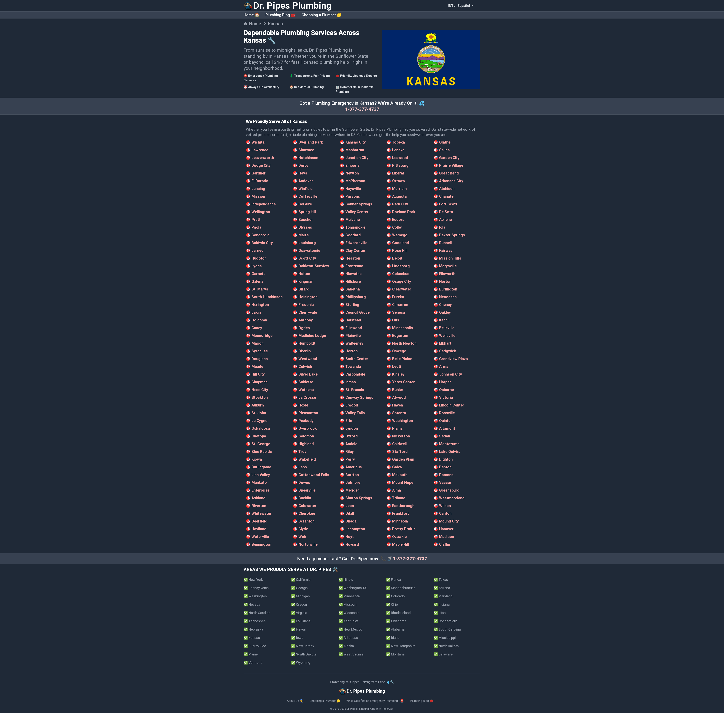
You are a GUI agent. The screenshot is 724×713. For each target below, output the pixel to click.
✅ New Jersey (302, 646)
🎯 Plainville (350, 335)
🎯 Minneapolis (400, 328)
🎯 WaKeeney (351, 343)
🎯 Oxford (349, 436)
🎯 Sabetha (350, 289)
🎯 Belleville (443, 328)
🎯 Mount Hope (400, 482)
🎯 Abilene (442, 219)
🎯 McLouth (397, 475)
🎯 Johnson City (447, 374)
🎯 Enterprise (257, 490)
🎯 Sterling (349, 304)
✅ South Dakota (304, 654)
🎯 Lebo (300, 467)
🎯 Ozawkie (397, 536)
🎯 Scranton (303, 521)
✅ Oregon (299, 604)
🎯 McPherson (352, 181)
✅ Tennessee (255, 621)
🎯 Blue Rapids (259, 451)
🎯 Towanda (350, 366)
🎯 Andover (303, 181)
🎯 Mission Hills (447, 258)
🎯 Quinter (442, 420)
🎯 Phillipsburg (353, 297)
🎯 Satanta (396, 413)
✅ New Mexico (350, 629)
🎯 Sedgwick (444, 351)
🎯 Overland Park (308, 142)
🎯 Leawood (397, 157)
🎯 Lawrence (257, 150)
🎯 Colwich (302, 366)
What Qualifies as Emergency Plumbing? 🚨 (375, 701)
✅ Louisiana (301, 621)
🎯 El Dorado (257, 181)
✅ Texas (441, 580)
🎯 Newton (349, 173)
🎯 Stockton (257, 397)
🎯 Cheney (442, 304)
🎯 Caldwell (397, 444)
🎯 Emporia (350, 165)
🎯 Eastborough (400, 505)
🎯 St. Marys (257, 289)
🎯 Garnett (255, 273)
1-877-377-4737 (362, 109)
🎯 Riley (347, 451)
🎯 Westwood (305, 358)
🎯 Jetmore (350, 482)
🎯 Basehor (303, 219)
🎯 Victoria (443, 397)
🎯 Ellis (393, 320)
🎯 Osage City (399, 281)
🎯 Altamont (444, 428)
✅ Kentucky (348, 621)
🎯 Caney (254, 328)
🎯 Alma (394, 490)
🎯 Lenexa (395, 150)
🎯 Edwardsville (353, 242)
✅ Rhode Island (398, 613)
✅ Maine (251, 654)
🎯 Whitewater (259, 513)
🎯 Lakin (253, 312)
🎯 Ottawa (396, 181)
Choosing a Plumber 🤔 (322, 15)
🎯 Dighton (443, 459)
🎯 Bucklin (302, 498)
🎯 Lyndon (349, 428)
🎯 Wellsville (444, 335)
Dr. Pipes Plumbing (358, 708)
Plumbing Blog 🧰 (280, 15)
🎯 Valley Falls (352, 413)
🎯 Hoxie (300, 405)
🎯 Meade (254, 366)
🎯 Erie (346, 420)
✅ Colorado (395, 596)
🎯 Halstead (350, 320)
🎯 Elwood (349, 405)
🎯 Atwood (396, 397)
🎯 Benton (442, 467)
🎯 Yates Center (401, 382)
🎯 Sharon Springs (356, 498)
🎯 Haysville (350, 188)
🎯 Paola (253, 227)
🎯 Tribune (396, 498)
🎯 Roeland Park (401, 212)
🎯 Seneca (396, 312)
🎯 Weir (299, 536)
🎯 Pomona (443, 475)
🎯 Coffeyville (305, 196)
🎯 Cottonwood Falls (311, 475)
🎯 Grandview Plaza (450, 358)
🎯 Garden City (446, 157)
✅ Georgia (299, 588)
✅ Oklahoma (396, 621)
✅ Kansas (252, 638)
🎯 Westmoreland (449, 498)
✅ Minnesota (349, 596)
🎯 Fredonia (303, 304)
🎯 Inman (348, 382)
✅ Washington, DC (353, 588)
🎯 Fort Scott (445, 204)
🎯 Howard (349, 544)
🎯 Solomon (303, 436)
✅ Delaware (443, 654)
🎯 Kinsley (395, 374)
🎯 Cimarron (397, 304)
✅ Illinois (346, 580)
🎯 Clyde (300, 529)
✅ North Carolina (257, 613)
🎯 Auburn (255, 405)
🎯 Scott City (304, 258)
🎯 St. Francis (352, 389)
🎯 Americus (351, 467)
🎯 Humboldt (304, 343)
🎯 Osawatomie (306, 250)
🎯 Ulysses (302, 227)
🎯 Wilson (442, 505)
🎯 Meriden (350, 490)
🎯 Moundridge (259, 335)
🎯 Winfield (303, 188)
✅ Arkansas (348, 638)
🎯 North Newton (401, 343)
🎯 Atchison (444, 188)
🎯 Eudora (395, 219)
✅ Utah (440, 613)
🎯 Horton (349, 351)
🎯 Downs (301, 482)
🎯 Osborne (443, 389)
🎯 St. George (258, 444)
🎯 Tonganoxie (352, 227)
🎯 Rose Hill (397, 250)
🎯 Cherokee (304, 513)
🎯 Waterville (257, 536)
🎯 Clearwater (399, 289)
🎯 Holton (301, 273)
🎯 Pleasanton (305, 413)
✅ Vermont (253, 663)
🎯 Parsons (350, 196)
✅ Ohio (392, 604)
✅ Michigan (300, 596)
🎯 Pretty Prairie (401, 529)
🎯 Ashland (255, 498)
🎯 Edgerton (397, 335)
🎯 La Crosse (304, 397)
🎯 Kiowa (254, 459)
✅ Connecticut (445, 621)
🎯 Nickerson (398, 436)
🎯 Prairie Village (448, 165)
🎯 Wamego (397, 235)
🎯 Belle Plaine (399, 358)
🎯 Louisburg (304, 242)
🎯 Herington (257, 304)
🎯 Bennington (258, 544)
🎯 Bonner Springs (356, 204)
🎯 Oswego (396, 351)
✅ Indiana (442, 604)
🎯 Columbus (398, 273)
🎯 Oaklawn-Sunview (311, 266)
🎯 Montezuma (446, 444)
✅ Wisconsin (349, 613)
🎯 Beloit (394, 258)
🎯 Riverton (256, 505)
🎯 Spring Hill (304, 212)
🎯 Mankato (256, 482)
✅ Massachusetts (400, 588)
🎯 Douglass (257, 358)
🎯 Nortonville (305, 544)
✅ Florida (393, 580)
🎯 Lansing (255, 188)
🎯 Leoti (394, 366)
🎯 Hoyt (347, 536)
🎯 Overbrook (305, 428)
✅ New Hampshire (401, 646)
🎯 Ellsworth (444, 273)
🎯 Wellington (258, 212)
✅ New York (253, 580)
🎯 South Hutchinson (264, 297)
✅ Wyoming (300, 663)
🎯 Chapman (257, 382)
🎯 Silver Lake (305, 374)
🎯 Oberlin (302, 351)
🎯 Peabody (303, 420)
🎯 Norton (442, 281)
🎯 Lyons (254, 266)
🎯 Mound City (446, 521)
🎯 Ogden (301, 328)
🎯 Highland (303, 444)
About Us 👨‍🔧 (295, 701)
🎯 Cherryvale (305, 312)
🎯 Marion (255, 343)
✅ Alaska (346, 646)
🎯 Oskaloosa (258, 428)
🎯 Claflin (441, 544)
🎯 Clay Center (352, 250)
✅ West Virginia (351, 654)
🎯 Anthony (303, 320)
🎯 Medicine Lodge (309, 335)
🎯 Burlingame (258, 467)
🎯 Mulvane (350, 219)
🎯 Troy (299, 451)
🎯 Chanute (443, 196)
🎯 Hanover (443, 529)
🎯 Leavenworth (260, 157)
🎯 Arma (440, 366)
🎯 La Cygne (256, 420)
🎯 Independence (261, 204)
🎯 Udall (347, 513)
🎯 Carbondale (352, 374)
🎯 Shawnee (303, 150)
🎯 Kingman (303, 281)
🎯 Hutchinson (305, 157)
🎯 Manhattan (352, 150)
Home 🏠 (251, 15)
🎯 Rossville (444, 413)
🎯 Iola (439, 227)
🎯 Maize (301, 235)
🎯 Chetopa (256, 436)
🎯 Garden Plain (400, 459)
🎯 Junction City (354, 157)
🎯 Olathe (441, 142)
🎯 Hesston (350, 258)
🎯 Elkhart (442, 343)
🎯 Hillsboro (350, 281)
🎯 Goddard (350, 235)
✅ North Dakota (446, 646)
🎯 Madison (443, 536)
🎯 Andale (348, 444)
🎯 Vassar (442, 482)
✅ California (301, 580)
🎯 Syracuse (257, 351)
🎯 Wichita (255, 142)
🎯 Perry (347, 459)
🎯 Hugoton (256, 258)
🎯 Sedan (441, 436)
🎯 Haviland (256, 529)
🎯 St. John (256, 413)
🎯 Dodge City (258, 165)
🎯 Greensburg (446, 490)
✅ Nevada (252, 604)
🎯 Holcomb (256, 320)
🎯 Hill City (255, 374)
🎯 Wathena (303, 389)
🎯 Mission (255, 196)
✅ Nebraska (253, 629)
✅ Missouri (348, 604)
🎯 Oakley (442, 312)
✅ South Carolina (447, 629)
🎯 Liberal (395, 173)
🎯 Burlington (445, 289)
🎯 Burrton (349, 475)
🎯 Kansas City (353, 142)
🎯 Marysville (445, 266)
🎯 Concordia (257, 235)
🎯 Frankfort (398, 513)
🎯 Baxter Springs (449, 235)
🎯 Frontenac (351, 266)
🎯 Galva (394, 467)
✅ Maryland (443, 596)
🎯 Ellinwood (351, 328)
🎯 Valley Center (354, 212)
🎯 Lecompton (352, 529)
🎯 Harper (442, 382)
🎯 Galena (254, 281)
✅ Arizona (442, 588)
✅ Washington (255, 596)
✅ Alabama (395, 629)
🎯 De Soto (443, 212)
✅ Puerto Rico (255, 646)
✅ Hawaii (298, 629)
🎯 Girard (301, 289)
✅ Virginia (299, 613)
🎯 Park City (397, 204)
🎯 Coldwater (304, 505)
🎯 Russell (442, 242)
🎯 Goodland (398, 242)
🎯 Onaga (348, 521)
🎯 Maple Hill (398, 544)
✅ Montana (395, 654)
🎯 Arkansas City (448, 181)
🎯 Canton (442, 513)
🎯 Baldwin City (259, 242)
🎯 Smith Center (354, 358)
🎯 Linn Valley (258, 475)
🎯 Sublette (303, 382)
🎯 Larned (255, 250)
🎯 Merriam (397, 188)
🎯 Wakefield (304, 459)
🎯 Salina (441, 150)
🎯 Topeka (396, 142)
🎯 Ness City (257, 389)
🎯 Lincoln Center (448, 405)
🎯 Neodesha (445, 297)
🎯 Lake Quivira (446, 451)
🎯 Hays (300, 173)
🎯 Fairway (442, 250)
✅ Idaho (393, 638)
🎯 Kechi (441, 320)
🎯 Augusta (397, 196)
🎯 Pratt (253, 219)
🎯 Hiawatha (351, 273)
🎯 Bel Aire (302, 204)
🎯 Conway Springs (356, 397)
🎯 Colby (394, 227)
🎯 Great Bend (446, 173)
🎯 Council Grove (355, 312)
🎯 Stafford (397, 451)
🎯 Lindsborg (398, 266)
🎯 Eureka (395, 297)
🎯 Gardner (256, 173)
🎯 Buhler (395, 389)
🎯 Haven (395, 405)
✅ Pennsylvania (256, 588)
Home (255, 23)
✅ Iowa (297, 638)
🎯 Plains (395, 428)
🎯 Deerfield (256, 521)
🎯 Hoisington (305, 297)
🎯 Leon (347, 505)
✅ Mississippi (445, 638)
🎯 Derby (300, 165)
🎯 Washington (400, 420)
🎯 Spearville (304, 490)
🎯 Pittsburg (398, 165)
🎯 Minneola (397, 521)
